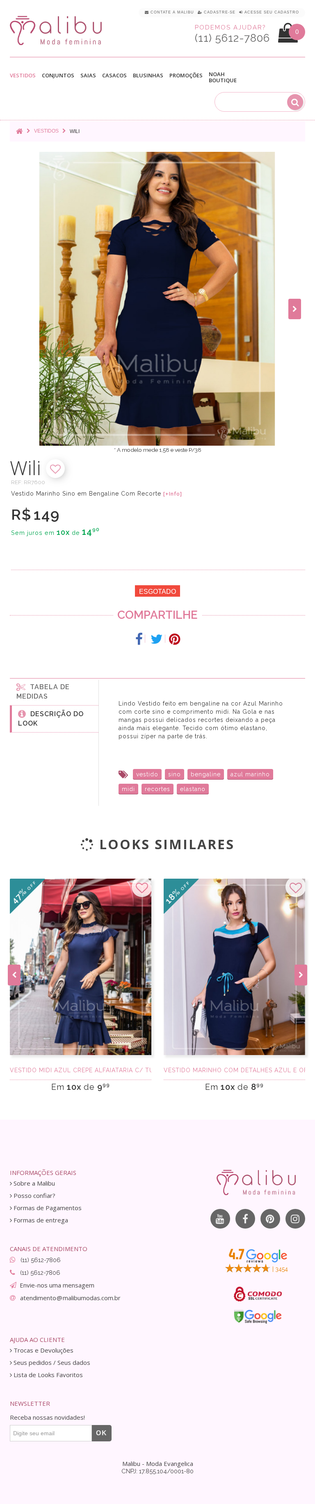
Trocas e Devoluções (42, 1350)
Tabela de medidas (43, 691)
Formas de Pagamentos (47, 1208)
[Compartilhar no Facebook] (139, 639)
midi (128, 789)
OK (101, 1433)
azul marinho (250, 774)
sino (174, 774)
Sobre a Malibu (33, 1183)
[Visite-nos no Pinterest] (270, 1219)
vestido (147, 774)
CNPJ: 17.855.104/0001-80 (157, 1471)
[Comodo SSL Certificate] (258, 1294)
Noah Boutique (223, 77)
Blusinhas (148, 75)
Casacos (114, 75)
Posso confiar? (33, 1196)
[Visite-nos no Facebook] (245, 1219)
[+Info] (172, 494)
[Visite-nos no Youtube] (220, 1219)
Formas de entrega (40, 1220)
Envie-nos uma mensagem (57, 1285)
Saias (88, 75)
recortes (157, 789)
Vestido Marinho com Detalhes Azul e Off (234, 1070)
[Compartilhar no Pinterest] (174, 639)
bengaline (206, 774)
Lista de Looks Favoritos (47, 1375)
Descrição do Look (51, 718)
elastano (192, 789)
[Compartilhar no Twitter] (156, 639)
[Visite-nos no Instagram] (295, 1219)
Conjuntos (58, 75)
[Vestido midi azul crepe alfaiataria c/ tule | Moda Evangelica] (80, 967)
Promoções (186, 75)
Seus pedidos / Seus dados (51, 1362)
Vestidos (23, 75)
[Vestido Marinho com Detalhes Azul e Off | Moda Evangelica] (234, 967)
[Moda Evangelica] (57, 30)
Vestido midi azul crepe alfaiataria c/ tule (80, 1070)
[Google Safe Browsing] (258, 1317)
